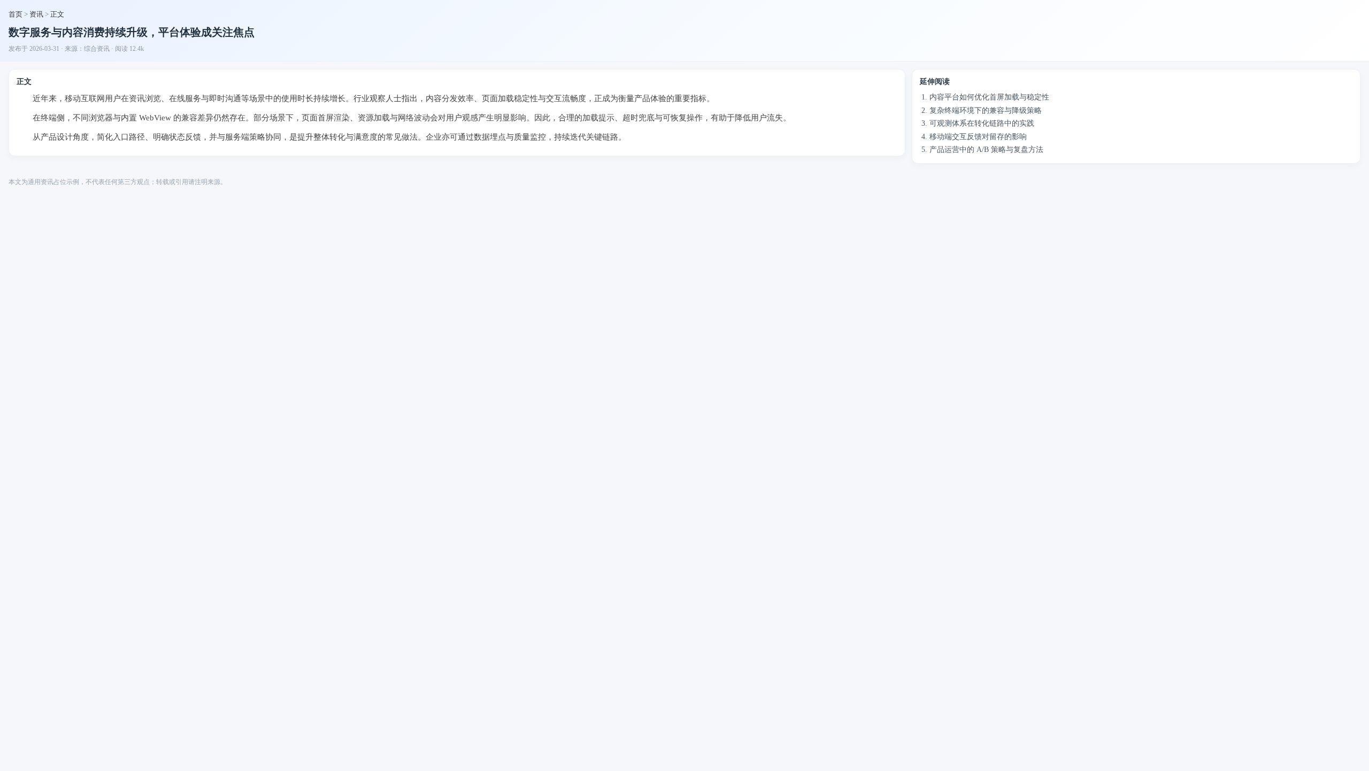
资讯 (36, 14)
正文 (57, 14)
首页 (15, 14)
